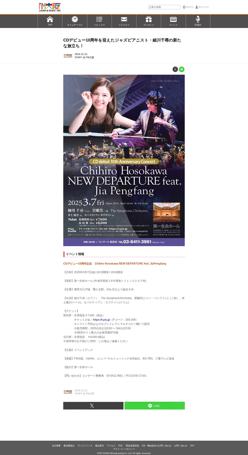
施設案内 (99, 445)
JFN (192, 445)
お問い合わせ (180, 445)
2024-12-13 (81, 54)
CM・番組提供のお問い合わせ (156, 445)
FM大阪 (90, 57)
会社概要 (56, 445)
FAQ (120, 445)
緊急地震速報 (132, 445)
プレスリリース (84, 445)
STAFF (78, 57)
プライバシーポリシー (124, 449)
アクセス (111, 445)
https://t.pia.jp (101, 319)
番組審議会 (68, 445)
